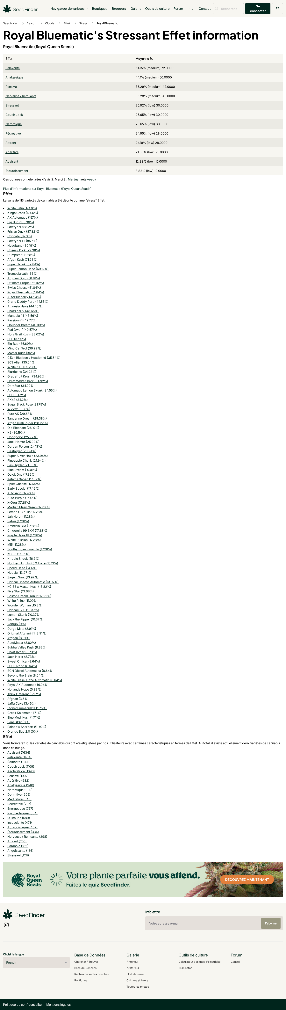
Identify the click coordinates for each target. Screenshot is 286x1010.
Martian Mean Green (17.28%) (28, 507)
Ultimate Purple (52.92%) (25, 283)
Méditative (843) (19, 799)
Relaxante (12, 68)
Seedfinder (10, 23)
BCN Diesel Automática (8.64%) (30, 671)
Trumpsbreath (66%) (22, 273)
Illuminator (185, 968)
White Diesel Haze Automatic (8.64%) (34, 680)
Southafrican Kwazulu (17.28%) (29, 549)
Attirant (10, 143)
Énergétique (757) (20, 808)
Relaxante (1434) (19, 757)
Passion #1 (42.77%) (22, 320)
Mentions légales (58, 1004)
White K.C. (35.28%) (22, 367)
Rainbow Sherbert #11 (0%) (26, 727)
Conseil (235, 961)
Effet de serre (135, 974)
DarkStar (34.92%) (21, 386)
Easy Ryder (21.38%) (22, 465)
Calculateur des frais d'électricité (199, 961)
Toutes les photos (137, 986)
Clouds (49, 23)
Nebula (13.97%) (19, 573)
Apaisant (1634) (18, 752)
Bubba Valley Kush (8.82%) (27, 647)
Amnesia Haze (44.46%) (25, 306)
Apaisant (11, 161)
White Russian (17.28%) (24, 540)
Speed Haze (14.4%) (22, 568)
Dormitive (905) (18, 794)
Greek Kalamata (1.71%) (24, 713)
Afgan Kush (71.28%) (22, 259)
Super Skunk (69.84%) (23, 264)
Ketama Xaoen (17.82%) (24, 479)
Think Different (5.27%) (24, 694)
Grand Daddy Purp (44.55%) (27, 302)
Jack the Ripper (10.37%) (25, 619)
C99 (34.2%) (16, 395)
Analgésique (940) (20, 785)
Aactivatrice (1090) (21, 771)
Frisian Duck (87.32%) (23, 231)
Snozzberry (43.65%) (23, 311)
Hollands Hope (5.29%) (24, 689)
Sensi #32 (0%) (18, 722)
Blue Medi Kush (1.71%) (23, 717)
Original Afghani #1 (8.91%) (26, 633)
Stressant (12, 105)
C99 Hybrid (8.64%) (22, 666)
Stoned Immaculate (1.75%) (27, 708)
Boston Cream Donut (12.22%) (29, 596)
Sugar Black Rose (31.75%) (26, 404)
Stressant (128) (18, 855)
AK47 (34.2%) (17, 400)
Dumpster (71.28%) (21, 255)
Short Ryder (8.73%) (22, 652)
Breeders (119, 8)
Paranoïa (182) (17, 846)
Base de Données (85, 968)
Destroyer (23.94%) (21, 451)
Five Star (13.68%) (20, 591)
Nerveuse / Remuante (20, 96)
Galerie (136, 8)
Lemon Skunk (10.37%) (24, 615)
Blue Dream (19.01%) (22, 470)
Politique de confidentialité (22, 1004)
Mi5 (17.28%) (16, 544)
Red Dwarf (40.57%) (22, 330)
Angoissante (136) (20, 851)
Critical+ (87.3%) (19, 236)
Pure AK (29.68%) (20, 414)
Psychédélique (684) (22, 813)
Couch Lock (14, 115)
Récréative (13, 133)
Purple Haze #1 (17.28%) (24, 535)
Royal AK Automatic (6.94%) (28, 685)
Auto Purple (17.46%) (22, 498)
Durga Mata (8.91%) (21, 629)
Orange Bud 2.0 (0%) (22, 731)
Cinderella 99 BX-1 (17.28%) (27, 530)
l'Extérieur (132, 968)
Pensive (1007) (18, 776)
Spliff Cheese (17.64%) (23, 484)
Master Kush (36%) (21, 353)
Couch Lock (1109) (20, 766)
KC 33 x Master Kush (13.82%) (29, 587)
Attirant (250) (17, 841)
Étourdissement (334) (23, 832)
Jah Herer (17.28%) (21, 516)
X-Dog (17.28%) (18, 502)
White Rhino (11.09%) (22, 601)
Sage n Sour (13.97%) (23, 577)
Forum (178, 8)
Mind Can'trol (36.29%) (24, 348)
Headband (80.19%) (21, 245)
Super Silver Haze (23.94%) (27, 456)
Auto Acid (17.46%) (21, 493)
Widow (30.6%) (18, 409)
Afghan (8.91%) (18, 638)
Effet (66, 23)
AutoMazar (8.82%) (21, 643)
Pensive (11, 87)
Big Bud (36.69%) (20, 344)
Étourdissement (16, 171)
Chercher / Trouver (86, 961)
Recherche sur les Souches (91, 974)
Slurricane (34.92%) (21, 372)
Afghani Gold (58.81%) (23, 278)
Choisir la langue (13, 954)
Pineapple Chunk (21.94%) (26, 460)
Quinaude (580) (18, 818)
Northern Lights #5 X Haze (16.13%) (32, 563)
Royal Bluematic (107, 23)
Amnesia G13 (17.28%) (23, 526)
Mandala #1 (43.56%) (22, 316)
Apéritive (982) (18, 780)
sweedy (90, 179)
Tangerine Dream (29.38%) (27, 418)
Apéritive (11, 152)
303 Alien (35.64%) (21, 362)
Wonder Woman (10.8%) (25, 605)
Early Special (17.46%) (23, 488)
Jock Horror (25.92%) (23, 442)
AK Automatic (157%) (22, 217)
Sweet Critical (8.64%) (23, 661)
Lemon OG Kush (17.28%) (25, 512)
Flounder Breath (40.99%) (26, 325)
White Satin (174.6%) (22, 208)
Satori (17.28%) (18, 521)
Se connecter (258, 8)
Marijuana (75, 179)
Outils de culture (157, 8)
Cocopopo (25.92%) (22, 437)
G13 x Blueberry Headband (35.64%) (34, 358)
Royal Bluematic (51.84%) (25, 292)
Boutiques (99, 8)
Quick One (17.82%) (21, 474)
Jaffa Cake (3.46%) (21, 703)
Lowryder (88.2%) (20, 227)
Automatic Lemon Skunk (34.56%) (32, 390)
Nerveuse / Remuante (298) (27, 836)
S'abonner (270, 923)
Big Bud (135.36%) (20, 222)
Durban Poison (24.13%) (24, 446)
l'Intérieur (132, 961)
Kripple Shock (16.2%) (23, 558)
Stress (83, 23)
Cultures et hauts (137, 980)
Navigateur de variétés (67, 8)
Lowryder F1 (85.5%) (22, 241)
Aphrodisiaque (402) (22, 827)
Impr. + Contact (199, 8)
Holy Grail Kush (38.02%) (25, 334)
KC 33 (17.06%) (18, 554)
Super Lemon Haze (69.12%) (28, 269)
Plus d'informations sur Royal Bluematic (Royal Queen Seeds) (47, 189)
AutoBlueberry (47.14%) (24, 297)
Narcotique (13, 124)
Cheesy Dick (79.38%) (23, 250)
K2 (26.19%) (16, 432)
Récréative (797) (19, 804)
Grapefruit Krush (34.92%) (26, 376)
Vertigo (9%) (16, 624)
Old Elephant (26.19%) (23, 428)
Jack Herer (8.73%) (21, 657)
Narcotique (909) (19, 790)
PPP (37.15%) (16, 339)
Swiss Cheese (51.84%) (24, 287)
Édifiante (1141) (18, 762)
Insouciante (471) (19, 822)
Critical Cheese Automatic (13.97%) (33, 582)
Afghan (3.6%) (18, 699)
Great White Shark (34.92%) (27, 381)
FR (277, 8)
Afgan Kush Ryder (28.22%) (27, 423)
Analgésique (14, 77)
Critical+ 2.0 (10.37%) (23, 610)
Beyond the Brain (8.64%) (26, 675)
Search (31, 23)
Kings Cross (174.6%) (22, 213)
